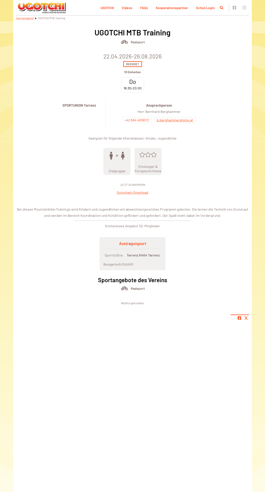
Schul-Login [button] (205, 8)
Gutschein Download (132, 192)
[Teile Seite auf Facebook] (239, 318)
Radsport (138, 42)
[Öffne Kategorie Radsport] (124, 42)
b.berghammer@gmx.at (175, 120)
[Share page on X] (246, 318)
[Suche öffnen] (221, 8)
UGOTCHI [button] (107, 8)
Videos (127, 8)
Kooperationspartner (172, 8)
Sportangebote (25, 18)
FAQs (144, 8)
